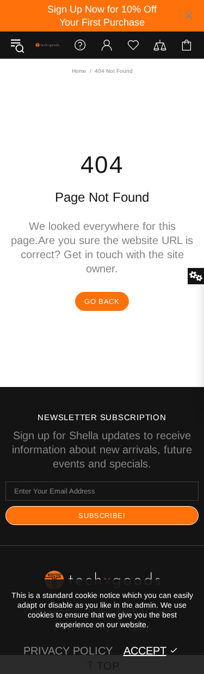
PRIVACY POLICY (68, 651)
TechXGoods (47, 45)
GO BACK (102, 301)
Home (79, 71)
